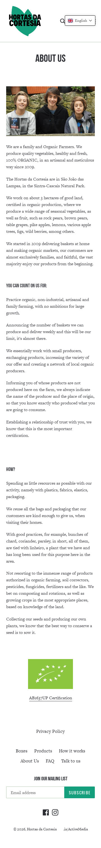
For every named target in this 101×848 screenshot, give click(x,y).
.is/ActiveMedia (75, 829)
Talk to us (71, 761)
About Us (29, 761)
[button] (80, 20)
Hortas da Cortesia (42, 829)
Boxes (21, 751)
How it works (72, 751)
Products (43, 751)
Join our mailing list (50, 778)
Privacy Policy (50, 731)
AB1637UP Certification (50, 698)
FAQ (50, 761)
